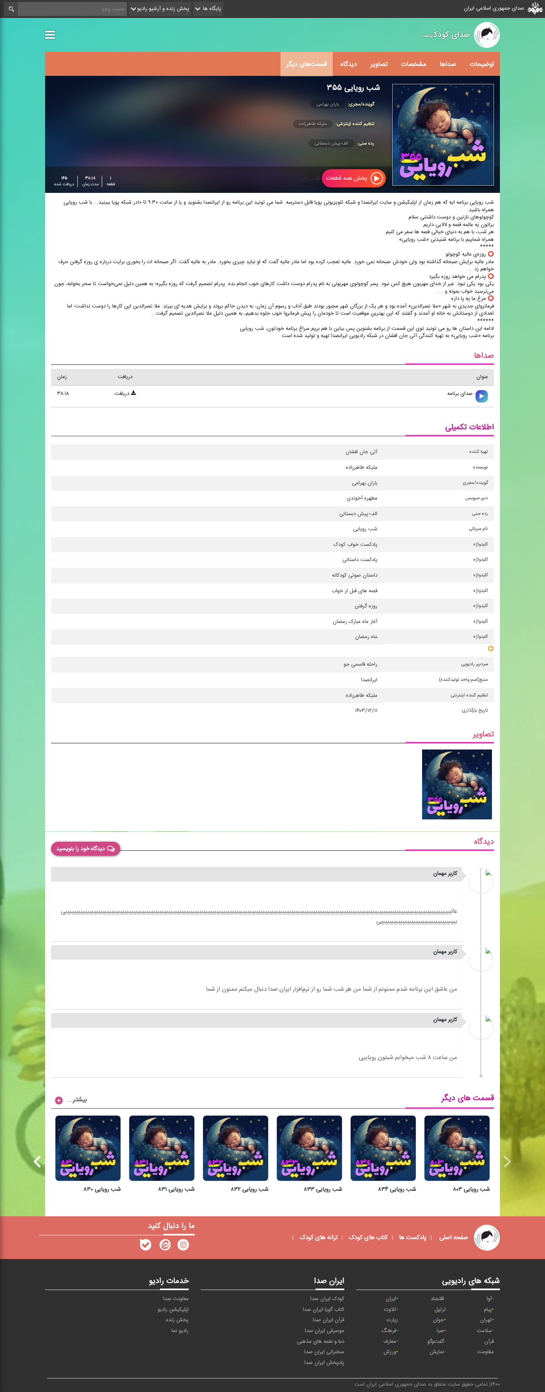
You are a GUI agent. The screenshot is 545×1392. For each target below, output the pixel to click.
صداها (448, 64)
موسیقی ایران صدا (324, 1331)
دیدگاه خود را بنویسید (80, 848)
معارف (389, 1341)
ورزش (389, 1352)
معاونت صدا (176, 1299)
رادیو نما (180, 1331)
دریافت (307, 178)
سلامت (484, 1331)
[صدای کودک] (183, 1246)
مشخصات (413, 64)
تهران (486, 1320)
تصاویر (379, 64)
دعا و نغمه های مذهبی (320, 1341)
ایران (391, 1299)
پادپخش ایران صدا (324, 1362)
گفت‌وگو (435, 1341)
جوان (438, 1320)
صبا (440, 1331)
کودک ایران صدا (327, 1299)
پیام (488, 1309)
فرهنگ (388, 1331)
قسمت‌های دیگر (306, 64)
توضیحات (482, 64)
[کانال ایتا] (164, 1246)
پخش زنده (177, 1320)
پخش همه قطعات (347, 178)
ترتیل (440, 1309)
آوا (489, 1299)
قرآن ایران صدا (328, 1320)
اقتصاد (437, 1299)
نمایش (437, 1352)
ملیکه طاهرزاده (313, 124)
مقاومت (485, 1352)
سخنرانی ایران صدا (324, 1352)
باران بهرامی (327, 104)
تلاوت (390, 1309)
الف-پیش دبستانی (331, 143)
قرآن (489, 1341)
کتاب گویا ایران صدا (323, 1309)
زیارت (392, 1320)
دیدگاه (348, 64)
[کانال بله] (145, 1246)
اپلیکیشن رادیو (173, 1309)
